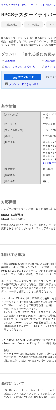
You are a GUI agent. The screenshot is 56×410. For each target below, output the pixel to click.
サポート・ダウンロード (23, 4)
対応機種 (50, 60)
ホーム (4, 4)
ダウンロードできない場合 (24, 84)
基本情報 (10, 60)
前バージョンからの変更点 (20, 66)
